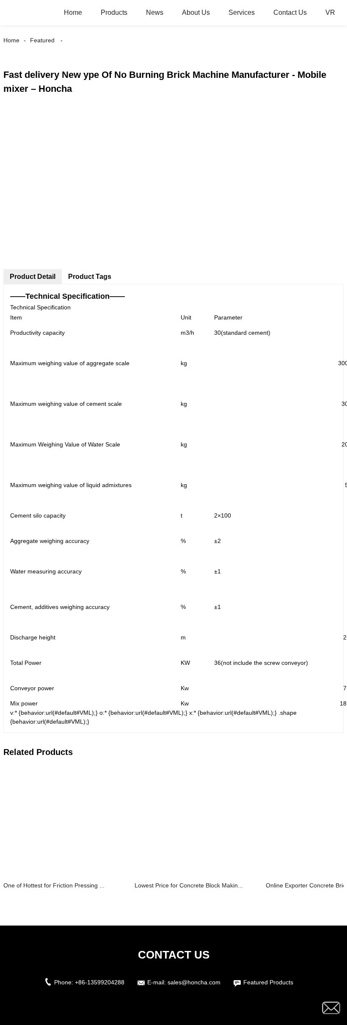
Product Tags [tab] (89, 276)
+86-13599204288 (99, 982)
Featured (42, 40)
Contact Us (290, 12)
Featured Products (268, 982)
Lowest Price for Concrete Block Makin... (189, 885)
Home (73, 12)
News (154, 12)
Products (114, 12)
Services (242, 12)
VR (330, 12)
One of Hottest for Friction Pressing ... (54, 885)
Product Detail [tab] (32, 276)
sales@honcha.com (194, 982)
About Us (196, 12)
